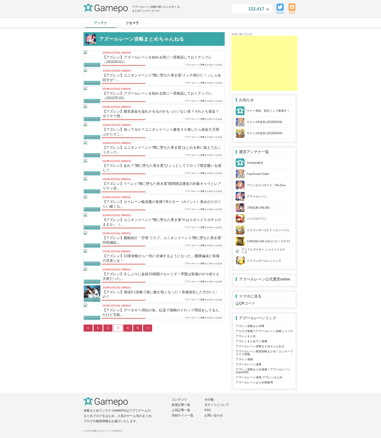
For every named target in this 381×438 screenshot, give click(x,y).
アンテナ (100, 23)
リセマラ (132, 23)
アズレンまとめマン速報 (251, 341)
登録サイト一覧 (182, 415)
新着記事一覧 (181, 404)
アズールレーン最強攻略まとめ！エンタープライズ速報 (264, 353)
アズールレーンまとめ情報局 (254, 382)
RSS (207, 410)
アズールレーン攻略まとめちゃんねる (260, 346)
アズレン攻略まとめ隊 (250, 326)
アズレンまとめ (246, 336)
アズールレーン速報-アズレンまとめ (259, 377)
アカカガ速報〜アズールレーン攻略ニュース (264, 331)
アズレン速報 (244, 359)
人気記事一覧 (181, 410)
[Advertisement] (264, 63)
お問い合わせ (213, 415)
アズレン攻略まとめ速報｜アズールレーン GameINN (263, 371)
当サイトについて (216, 404)
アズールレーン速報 (248, 364)
